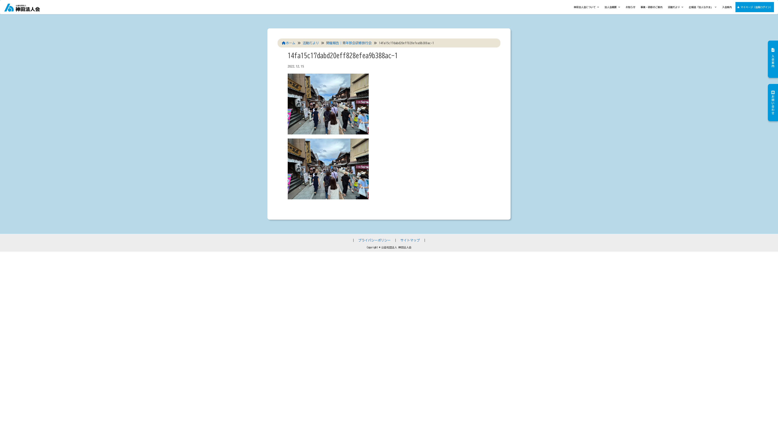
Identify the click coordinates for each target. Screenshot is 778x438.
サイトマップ (410, 240)
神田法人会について (585, 7)
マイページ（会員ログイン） (756, 7)
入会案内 (727, 7)
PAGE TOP (757, 421)
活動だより (674, 7)
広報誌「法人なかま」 (701, 7)
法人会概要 (611, 7)
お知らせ (630, 7)
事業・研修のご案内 (652, 7)
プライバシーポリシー (374, 240)
